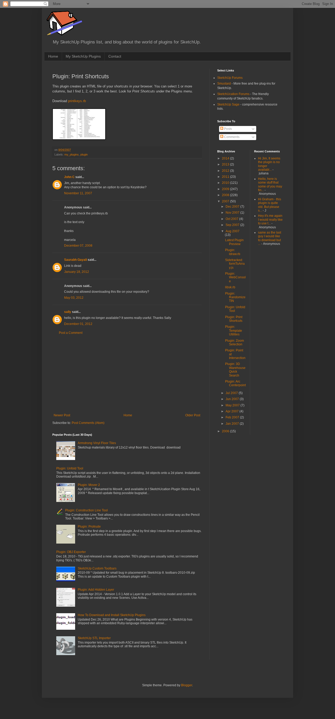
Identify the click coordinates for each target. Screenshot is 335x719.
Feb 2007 (233, 417)
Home (53, 56)
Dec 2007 (233, 206)
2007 (226, 201)
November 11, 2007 (78, 193)
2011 (226, 177)
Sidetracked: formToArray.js (235, 263)
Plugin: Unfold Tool (69, 468)
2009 (226, 189)
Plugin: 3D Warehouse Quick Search (235, 369)
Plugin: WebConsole (235, 277)
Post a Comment (70, 333)
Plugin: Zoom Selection (234, 342)
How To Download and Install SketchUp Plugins (112, 615)
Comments (231, 137)
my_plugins (71, 154)
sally (67, 312)
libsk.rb (230, 287)
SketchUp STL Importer (94, 638)
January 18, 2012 (76, 272)
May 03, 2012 (73, 298)
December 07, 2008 (78, 245)
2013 (226, 164)
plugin (84, 154)
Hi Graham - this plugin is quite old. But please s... (269, 204)
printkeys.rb (77, 101)
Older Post (192, 415)
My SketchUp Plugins (83, 56)
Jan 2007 (233, 423)
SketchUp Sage (228, 104)
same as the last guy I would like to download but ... (269, 238)
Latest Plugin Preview (234, 242)
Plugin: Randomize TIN (235, 297)
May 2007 (233, 405)
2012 (226, 171)
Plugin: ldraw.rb (232, 252)
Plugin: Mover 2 (89, 485)
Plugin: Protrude (89, 526)
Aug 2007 (232, 231)
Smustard (224, 83)
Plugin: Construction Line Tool (86, 510)
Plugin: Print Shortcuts (233, 319)
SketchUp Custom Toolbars (97, 568)
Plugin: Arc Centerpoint (235, 383)
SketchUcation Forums (233, 94)
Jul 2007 (232, 393)
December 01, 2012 (78, 324)
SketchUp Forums (230, 78)
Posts (227, 129)
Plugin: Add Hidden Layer (96, 589)
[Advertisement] (127, 374)
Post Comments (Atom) (88, 423)
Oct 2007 (232, 219)
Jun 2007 (233, 399)
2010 (226, 183)
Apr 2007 (232, 411)
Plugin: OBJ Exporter (71, 552)
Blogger (186, 685)
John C (69, 177)
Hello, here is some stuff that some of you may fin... (270, 184)
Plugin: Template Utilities (233, 330)
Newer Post (62, 415)
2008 (226, 195)
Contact (114, 56)
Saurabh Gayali (75, 260)
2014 (226, 158)
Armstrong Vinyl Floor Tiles (97, 443)
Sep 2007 (233, 225)
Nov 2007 (233, 212)
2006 (226, 431)
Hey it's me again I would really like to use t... (270, 219)
